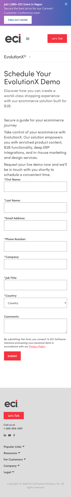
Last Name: (12, 200)
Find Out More (18, 20)
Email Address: (14, 218)
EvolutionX (15, 56)
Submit (12, 356)
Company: (11, 257)
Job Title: (10, 278)
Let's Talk (57, 38)
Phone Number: (15, 239)
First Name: (12, 179)
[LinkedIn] (5, 435)
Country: (10, 295)
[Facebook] (14, 435)
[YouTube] (9, 435)
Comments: (11, 316)
